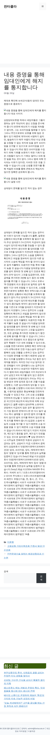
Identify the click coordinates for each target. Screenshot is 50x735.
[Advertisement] (25, 39)
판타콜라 (10, 6)
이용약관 (31, 731)
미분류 (10, 542)
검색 (6, 571)
